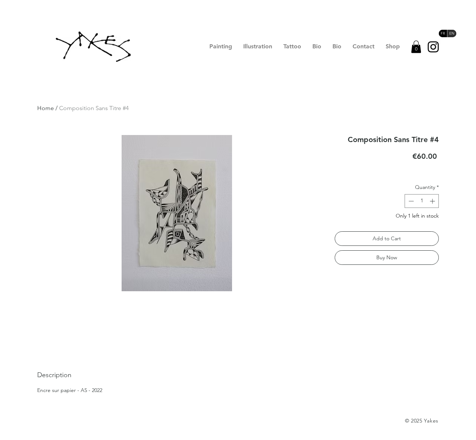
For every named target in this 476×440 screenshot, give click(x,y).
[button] (416, 47)
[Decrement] (410, 201)
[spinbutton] (421, 201)
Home (45, 108)
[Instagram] (433, 46)
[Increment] (433, 201)
